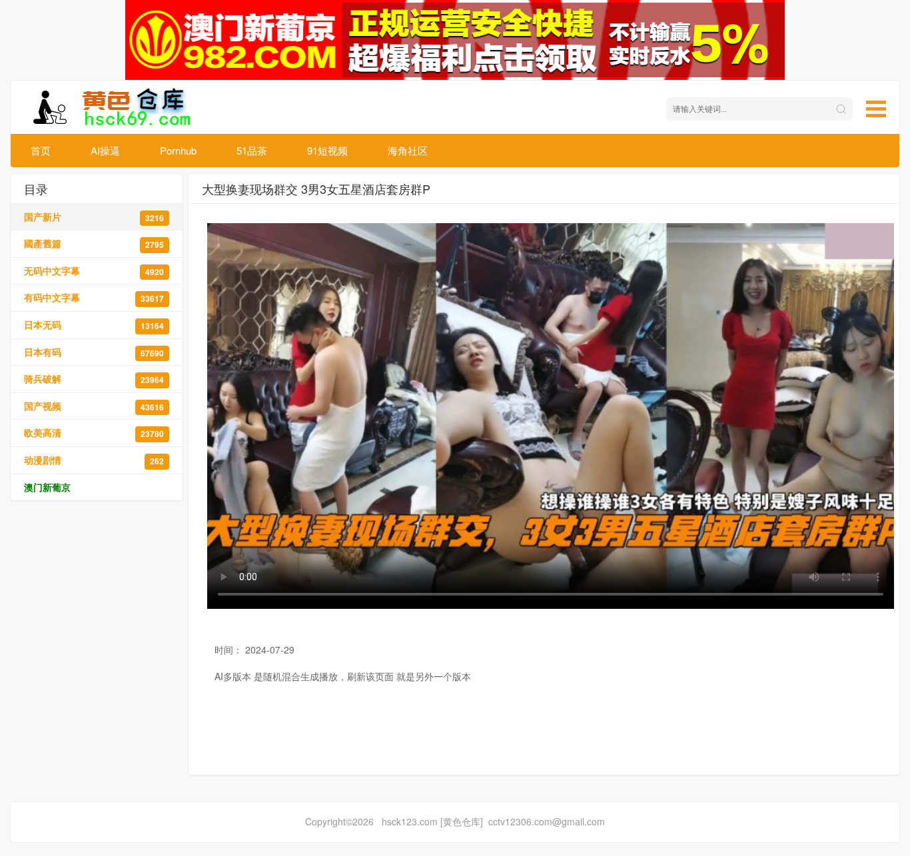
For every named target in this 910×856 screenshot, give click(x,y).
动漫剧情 (94, 460)
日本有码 (94, 352)
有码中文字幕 (94, 297)
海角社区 (408, 150)
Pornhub (178, 150)
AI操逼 (105, 150)
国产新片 (94, 217)
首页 (41, 150)
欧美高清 (94, 433)
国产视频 (94, 406)
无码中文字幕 (94, 271)
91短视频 (327, 150)
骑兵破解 (94, 379)
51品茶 (251, 150)
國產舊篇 (94, 243)
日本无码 (94, 325)
